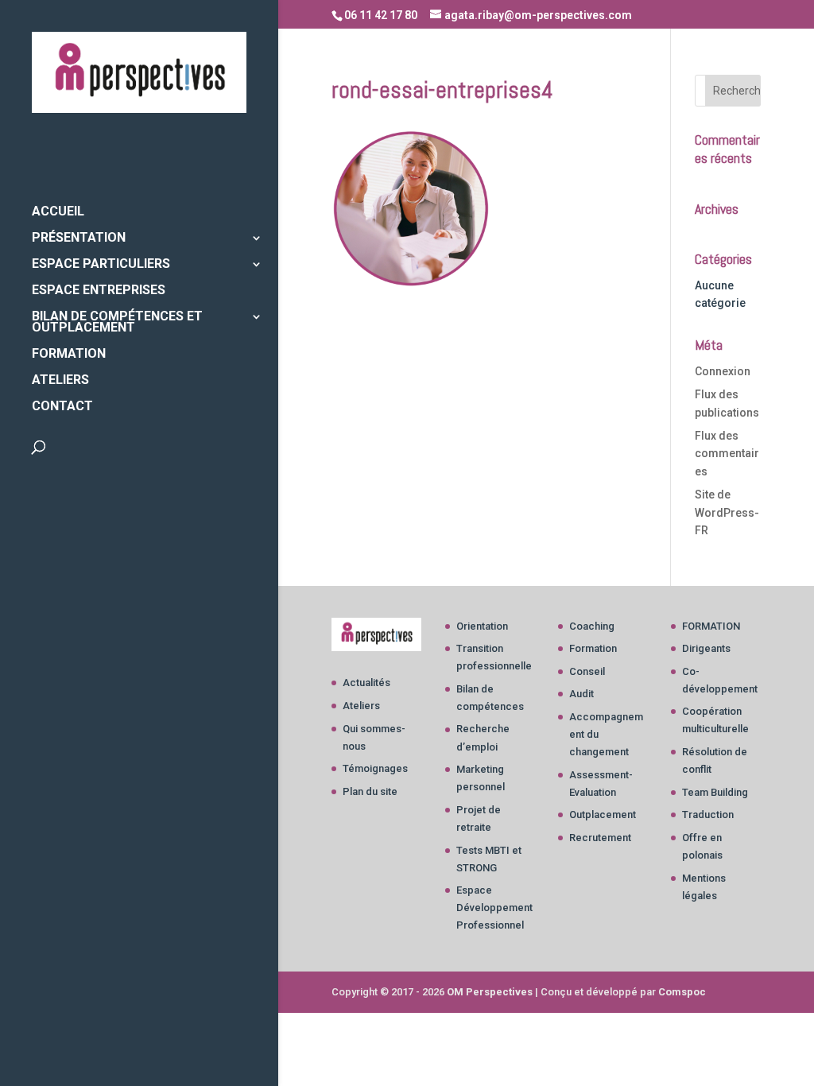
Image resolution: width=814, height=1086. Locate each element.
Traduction (708, 814)
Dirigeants (706, 648)
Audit (581, 694)
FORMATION (69, 354)
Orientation (482, 626)
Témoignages (375, 768)
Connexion (722, 371)
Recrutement (600, 838)
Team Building (715, 792)
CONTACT (62, 407)
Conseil (587, 671)
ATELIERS (60, 380)
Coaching (591, 626)
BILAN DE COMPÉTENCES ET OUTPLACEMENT (117, 323)
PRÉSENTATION (79, 238)
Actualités (366, 682)
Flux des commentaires (727, 453)
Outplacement (602, 814)
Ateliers (361, 706)
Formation (593, 648)
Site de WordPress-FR (727, 512)
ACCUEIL (58, 212)
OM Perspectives (490, 992)
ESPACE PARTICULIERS (101, 264)
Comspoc (682, 992)
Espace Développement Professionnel (494, 907)
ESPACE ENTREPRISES (98, 291)
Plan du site (370, 791)
